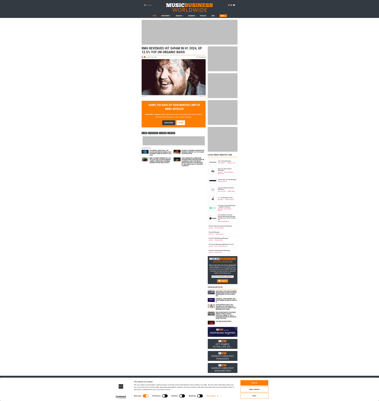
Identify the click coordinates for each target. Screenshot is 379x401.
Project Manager (214, 232)
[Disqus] (174, 193)
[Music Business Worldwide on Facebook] (229, 5)
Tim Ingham (202, 57)
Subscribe (149, 114)
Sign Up (224, 281)
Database (191, 16)
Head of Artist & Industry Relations (226, 188)
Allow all (254, 383)
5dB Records (218, 252)
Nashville (220, 199)
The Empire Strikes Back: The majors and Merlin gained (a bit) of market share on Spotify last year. (160, 153)
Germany (163, 133)
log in (158, 114)
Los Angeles (221, 163)
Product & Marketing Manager (218, 238)
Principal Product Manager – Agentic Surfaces (226, 206)
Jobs (213, 16)
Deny (254, 396)
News (155, 16)
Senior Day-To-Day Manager (227, 179)
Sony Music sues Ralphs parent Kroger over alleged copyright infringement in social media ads (226, 293)
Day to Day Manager (224, 161)
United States (154, 133)
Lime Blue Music (219, 228)
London (220, 172)
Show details (210, 396)
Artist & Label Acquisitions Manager (220, 226)
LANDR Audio (231, 191)
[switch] (165, 395)
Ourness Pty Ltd (222, 181)
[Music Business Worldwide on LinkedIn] (232, 5)
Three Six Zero (231, 163)
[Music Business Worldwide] (189, 7)
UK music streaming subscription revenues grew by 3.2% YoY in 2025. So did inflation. (193, 152)
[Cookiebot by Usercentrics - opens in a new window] (121, 397)
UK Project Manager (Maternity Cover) (221, 244)
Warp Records (219, 234)
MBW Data (172, 133)
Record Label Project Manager (225, 169)
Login (180, 123)
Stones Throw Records (221, 246)
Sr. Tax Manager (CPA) (225, 197)
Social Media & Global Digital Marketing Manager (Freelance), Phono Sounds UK (227, 217)
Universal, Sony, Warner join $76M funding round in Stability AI (226, 300)
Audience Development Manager (219, 250)
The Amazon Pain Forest (224, 321)
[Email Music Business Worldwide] (234, 5)
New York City (222, 191)
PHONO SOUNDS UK (223, 221)
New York (220, 209)
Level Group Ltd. (229, 199)
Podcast (203, 16)
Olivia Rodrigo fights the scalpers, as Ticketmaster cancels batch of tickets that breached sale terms (226, 307)
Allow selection (254, 389)
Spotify (220, 210)
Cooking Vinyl (218, 240)
